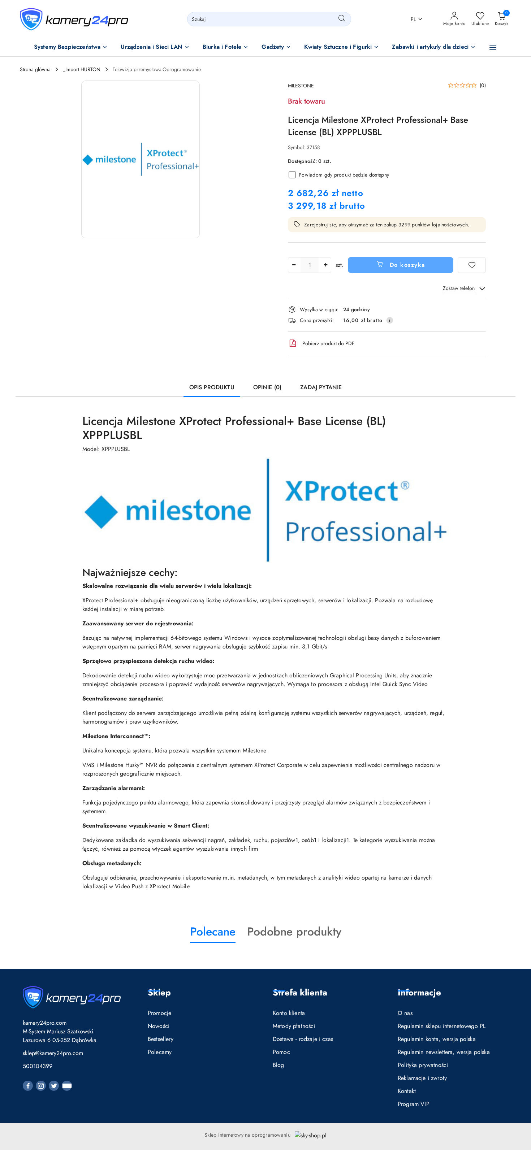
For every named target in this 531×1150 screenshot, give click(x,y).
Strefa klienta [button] (300, 992)
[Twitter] (54, 1086)
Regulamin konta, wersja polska (437, 1039)
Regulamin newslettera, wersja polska (444, 1052)
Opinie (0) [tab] (267, 387)
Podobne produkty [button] (294, 931)
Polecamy (160, 1052)
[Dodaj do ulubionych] (472, 265)
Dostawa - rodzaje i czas (303, 1039)
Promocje (159, 1013)
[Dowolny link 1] (67, 1086)
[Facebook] (28, 1086)
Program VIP (413, 1104)
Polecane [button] (213, 931)
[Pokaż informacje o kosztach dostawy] (390, 320)
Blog (278, 1065)
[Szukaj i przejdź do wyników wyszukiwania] (342, 19)
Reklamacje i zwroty (422, 1078)
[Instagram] (41, 1086)
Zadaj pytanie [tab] (321, 387)
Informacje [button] (419, 992)
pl (413, 19)
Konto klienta (289, 1013)
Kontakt (407, 1091)
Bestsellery (160, 1039)
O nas (405, 1013)
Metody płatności (294, 1026)
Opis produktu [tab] (211, 387)
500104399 (37, 1066)
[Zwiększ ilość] (325, 265)
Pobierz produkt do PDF (328, 343)
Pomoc (281, 1052)
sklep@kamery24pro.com (53, 1053)
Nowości (158, 1026)
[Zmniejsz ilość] (293, 265)
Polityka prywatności (423, 1065)
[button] (71, 47)
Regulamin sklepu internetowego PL (441, 1026)
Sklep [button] (159, 992)
